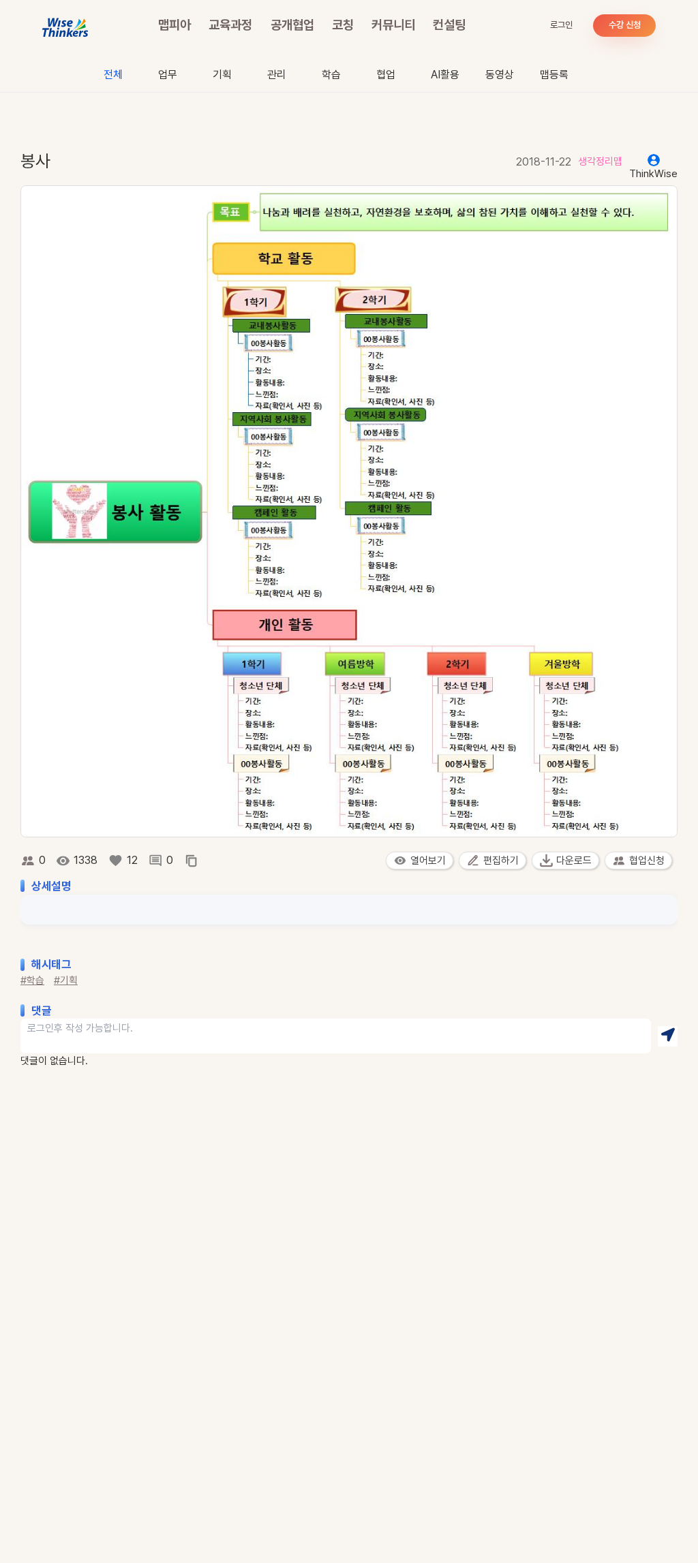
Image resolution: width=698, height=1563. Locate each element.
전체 (113, 74)
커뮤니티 (393, 25)
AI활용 (445, 74)
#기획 (66, 980)
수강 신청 (625, 25)
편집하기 (501, 860)
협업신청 (647, 860)
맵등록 (554, 74)
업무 (167, 74)
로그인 (561, 25)
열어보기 (428, 860)
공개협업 (292, 25)
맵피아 (174, 25)
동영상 (499, 74)
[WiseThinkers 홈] (65, 25)
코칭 (343, 25)
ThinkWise (653, 174)
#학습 (32, 980)
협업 (385, 74)
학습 (331, 74)
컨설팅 (449, 25)
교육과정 (230, 25)
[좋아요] (115, 860)
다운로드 (574, 860)
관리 (276, 74)
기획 (222, 74)
